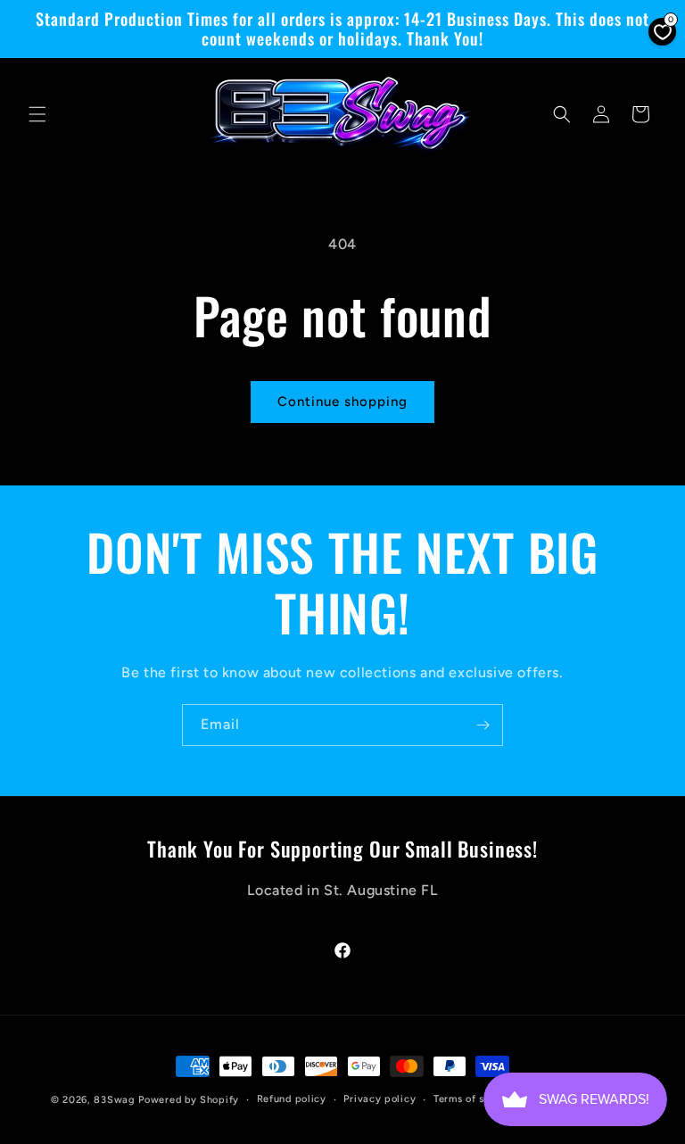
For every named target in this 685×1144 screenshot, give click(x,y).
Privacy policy (379, 1099)
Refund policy (291, 1099)
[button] (37, 114)
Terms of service (474, 1099)
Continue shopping (342, 402)
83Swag (114, 1100)
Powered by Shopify (188, 1100)
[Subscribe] (482, 725)
